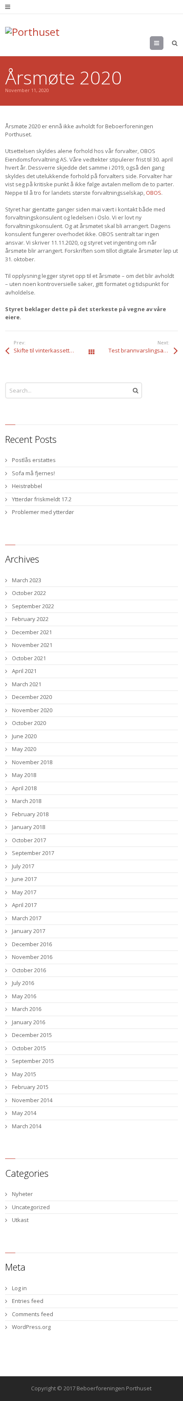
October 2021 (29, 658)
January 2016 (28, 1022)
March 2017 (26, 918)
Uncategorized (31, 1207)
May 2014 (24, 1113)
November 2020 (32, 710)
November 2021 (32, 645)
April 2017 (24, 905)
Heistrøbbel (27, 486)
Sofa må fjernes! (33, 473)
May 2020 (24, 749)
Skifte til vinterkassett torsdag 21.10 (53, 350)
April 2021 (24, 671)
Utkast (20, 1220)
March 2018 (26, 801)
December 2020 (32, 697)
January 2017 (28, 931)
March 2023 (26, 580)
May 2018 (24, 775)
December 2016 (32, 944)
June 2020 (24, 736)
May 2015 (24, 1074)
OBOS (153, 192)
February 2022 (30, 619)
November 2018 (32, 762)
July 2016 (23, 983)
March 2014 (26, 1126)
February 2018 (30, 814)
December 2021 (32, 632)
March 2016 (26, 1009)
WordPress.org (31, 1327)
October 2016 (29, 970)
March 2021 (26, 684)
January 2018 (28, 827)
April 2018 (24, 788)
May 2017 (24, 892)
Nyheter (22, 1194)
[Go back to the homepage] (47, 37)
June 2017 (24, 879)
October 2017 (29, 840)
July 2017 (23, 866)
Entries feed (27, 1301)
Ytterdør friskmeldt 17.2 (41, 499)
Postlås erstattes (34, 460)
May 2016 (24, 996)
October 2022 (29, 593)
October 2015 (29, 1048)
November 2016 (32, 957)
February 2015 (30, 1087)
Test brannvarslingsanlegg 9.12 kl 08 (143, 350)
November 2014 (32, 1100)
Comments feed (32, 1314)
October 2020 (29, 723)
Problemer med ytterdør (43, 512)
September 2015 (33, 1061)
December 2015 (32, 1035)
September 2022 (33, 606)
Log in (19, 1288)
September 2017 (33, 853)
